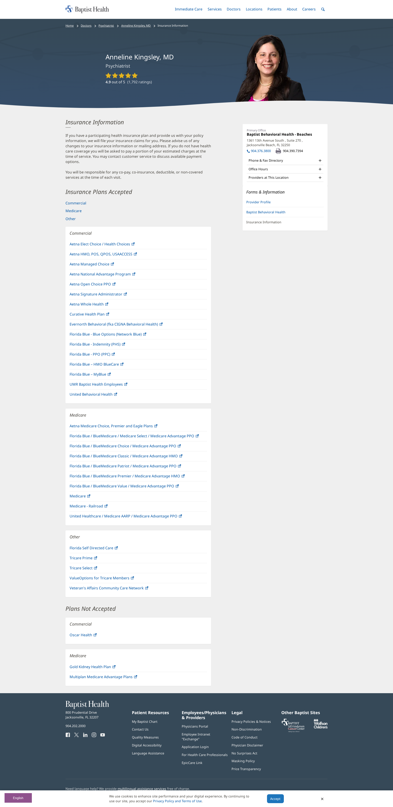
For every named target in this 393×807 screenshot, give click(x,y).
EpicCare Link (192, 763)
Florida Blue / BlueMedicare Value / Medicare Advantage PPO (132, 487)
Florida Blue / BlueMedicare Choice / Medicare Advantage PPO (133, 447)
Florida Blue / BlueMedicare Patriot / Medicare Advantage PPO (133, 467)
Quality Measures (145, 737)
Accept (275, 799)
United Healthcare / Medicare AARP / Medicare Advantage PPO (133, 517)
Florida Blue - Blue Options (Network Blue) (115, 335)
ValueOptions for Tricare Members (109, 579)
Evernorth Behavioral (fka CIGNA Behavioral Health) (123, 325)
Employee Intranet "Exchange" (196, 736)
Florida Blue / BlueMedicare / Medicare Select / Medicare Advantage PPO (138, 437)
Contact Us (140, 729)
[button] (188, 9)
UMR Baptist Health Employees (106, 385)
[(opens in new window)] (321, 727)
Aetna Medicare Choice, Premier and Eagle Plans (121, 427)
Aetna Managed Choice (99, 265)
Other (71, 218)
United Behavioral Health (101, 395)
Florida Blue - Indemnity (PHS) (105, 345)
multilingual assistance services (142, 789)
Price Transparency (246, 769)
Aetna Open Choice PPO (100, 285)
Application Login (195, 747)
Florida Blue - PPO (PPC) (100, 355)
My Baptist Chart (144, 721)
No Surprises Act (244, 753)
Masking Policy (243, 761)
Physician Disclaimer (247, 745)
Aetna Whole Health (96, 305)
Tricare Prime (91, 559)
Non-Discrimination (247, 729)
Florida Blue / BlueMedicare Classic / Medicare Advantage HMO (133, 457)
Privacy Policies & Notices (251, 721)
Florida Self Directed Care (101, 549)
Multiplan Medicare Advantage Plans (111, 678)
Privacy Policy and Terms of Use (177, 801)
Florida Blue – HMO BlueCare (104, 365)
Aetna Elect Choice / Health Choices (109, 245)
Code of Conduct (244, 737)
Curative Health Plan (97, 315)
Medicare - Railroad (96, 507)
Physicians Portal (195, 726)
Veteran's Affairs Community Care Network (116, 589)
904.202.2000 (76, 726)
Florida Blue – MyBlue (98, 375)
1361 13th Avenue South (275, 142)
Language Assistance (148, 753)
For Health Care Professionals (205, 755)
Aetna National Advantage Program (110, 275)
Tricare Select (91, 569)
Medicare (74, 210)
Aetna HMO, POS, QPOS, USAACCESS (111, 255)
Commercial (76, 203)
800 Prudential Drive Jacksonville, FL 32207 (82, 714)
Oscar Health (90, 636)
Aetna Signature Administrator (106, 295)
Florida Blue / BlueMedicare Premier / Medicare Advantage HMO (134, 477)
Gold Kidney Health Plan (100, 668)
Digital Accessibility (146, 745)
